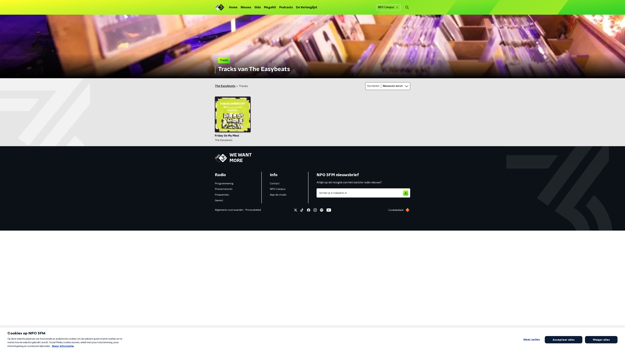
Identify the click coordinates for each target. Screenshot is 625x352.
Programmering (224, 183)
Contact (274, 183)
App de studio (278, 194)
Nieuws (246, 7)
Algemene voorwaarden (229, 210)
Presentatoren (223, 189)
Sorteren (373, 86)
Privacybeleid (253, 210)
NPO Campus (386, 7)
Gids (257, 7)
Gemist (219, 200)
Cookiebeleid (395, 210)
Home (233, 7)
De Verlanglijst (306, 7)
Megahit (270, 7)
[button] (407, 7)
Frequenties (222, 194)
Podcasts (286, 7)
